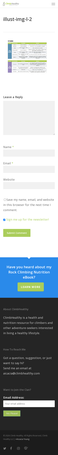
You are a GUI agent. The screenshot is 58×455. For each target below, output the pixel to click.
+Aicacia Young (22, 439)
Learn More (30, 287)
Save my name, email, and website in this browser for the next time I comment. (28, 205)
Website (9, 179)
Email (8, 163)
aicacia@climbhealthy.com (21, 373)
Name (8, 147)
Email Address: (13, 397)
